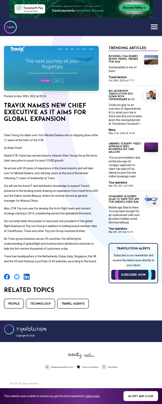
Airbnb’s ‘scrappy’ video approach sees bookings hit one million (125, 148)
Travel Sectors (118, 77)
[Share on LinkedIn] (27, 279)
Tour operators (118, 182)
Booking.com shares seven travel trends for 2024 (123, 59)
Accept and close (140, 396)
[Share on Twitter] (17, 279)
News (112, 130)
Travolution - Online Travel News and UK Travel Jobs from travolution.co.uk (25, 329)
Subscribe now (133, 275)
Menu (154, 27)
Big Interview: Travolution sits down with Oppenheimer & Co (122, 95)
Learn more (92, 396)
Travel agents (73, 303)
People (14, 303)
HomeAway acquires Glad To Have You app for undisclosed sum (124, 199)
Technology (40, 303)
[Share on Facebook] (7, 279)
